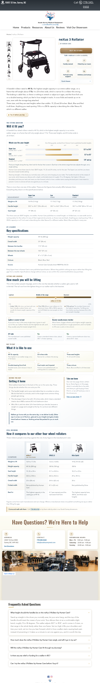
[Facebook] (49, 677)
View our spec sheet (74, 397)
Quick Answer (65, 81)
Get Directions (9, 546)
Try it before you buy (17, 115)
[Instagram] (51, 677)
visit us (71, 55)
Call (65, 55)
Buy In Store (76, 50)
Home (9, 34)
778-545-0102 (35, 509)
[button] (37, 27)
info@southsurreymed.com (46, 542)
